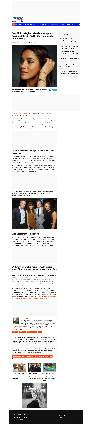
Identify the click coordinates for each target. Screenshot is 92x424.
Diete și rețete (54, 24)
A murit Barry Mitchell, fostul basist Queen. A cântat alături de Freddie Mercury (68, 66)
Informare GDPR (62, 417)
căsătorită (47, 119)
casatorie (23, 331)
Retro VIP (47, 24)
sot (40, 331)
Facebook (49, 356)
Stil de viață (21, 24)
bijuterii (15, 331)
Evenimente (41, 24)
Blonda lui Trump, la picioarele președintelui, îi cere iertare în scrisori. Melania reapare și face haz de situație (69, 53)
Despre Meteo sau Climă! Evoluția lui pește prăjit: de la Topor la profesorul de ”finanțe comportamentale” (69, 46)
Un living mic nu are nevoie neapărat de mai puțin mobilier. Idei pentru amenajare (69, 60)
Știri (16, 24)
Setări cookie (62, 419)
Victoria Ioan (16, 42)
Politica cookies (62, 415)
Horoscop (61, 24)
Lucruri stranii (28, 24)
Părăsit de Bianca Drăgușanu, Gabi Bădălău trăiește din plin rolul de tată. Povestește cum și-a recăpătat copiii (69, 73)
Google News (28, 356)
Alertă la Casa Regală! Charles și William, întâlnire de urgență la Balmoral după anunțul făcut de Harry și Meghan (69, 40)
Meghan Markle (32, 331)
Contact (60, 413)
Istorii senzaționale (69, 24)
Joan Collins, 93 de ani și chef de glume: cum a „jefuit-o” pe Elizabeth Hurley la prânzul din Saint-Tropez (48, 377)
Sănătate (35, 24)
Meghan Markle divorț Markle (19, 113)
